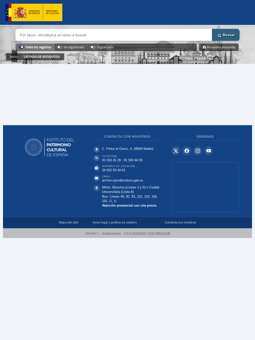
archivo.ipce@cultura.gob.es (122, 180)
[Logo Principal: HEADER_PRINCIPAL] (34, 12)
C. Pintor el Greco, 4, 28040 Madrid (127, 149)
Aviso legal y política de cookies (115, 222)
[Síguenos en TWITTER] (175, 150)
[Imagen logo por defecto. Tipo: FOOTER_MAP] (205, 187)
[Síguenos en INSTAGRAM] (197, 150)
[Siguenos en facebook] (186, 150)
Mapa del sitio (68, 222)
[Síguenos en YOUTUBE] (208, 150)
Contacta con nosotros (180, 222)
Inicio (13, 56)
